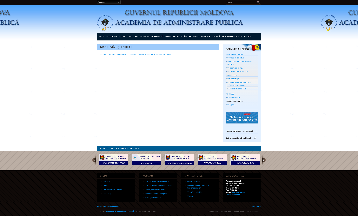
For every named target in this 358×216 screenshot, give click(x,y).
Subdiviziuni (239, 211)
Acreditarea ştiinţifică (235, 54)
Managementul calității (176, 37)
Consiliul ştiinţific (233, 97)
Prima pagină (213, 211)
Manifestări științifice (235, 101)
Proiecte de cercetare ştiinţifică (239, 82)
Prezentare (111, 37)
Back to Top (256, 206)
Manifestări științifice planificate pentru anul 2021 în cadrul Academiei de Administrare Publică (135, 54)
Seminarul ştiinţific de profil (237, 71)
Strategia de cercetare (235, 58)
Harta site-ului (252, 211)
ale (156, 193)
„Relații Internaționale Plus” (158, 185)
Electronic (153, 197)
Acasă (101, 37)
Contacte (103, 43)
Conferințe (231, 105)
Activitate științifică (210, 37)
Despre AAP (226, 211)
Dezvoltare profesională (151, 37)
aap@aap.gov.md (238, 192)
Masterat (123, 37)
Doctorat (133, 37)
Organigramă (232, 75)
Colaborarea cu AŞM (235, 68)
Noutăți (247, 37)
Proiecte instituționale (237, 85)
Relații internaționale (232, 37)
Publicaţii (230, 94)
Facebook (233, 195)
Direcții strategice (234, 78)
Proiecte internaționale (237, 88)
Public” (155, 189)
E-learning (194, 37)
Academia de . (120, 211)
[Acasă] (180, 17)
